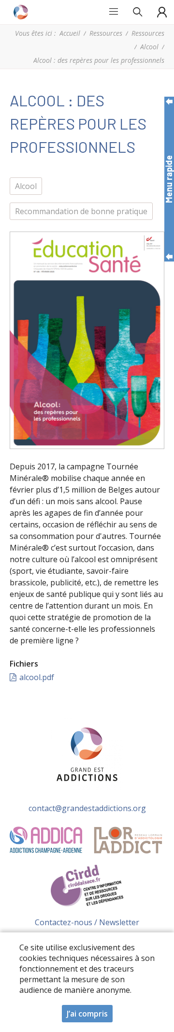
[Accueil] (22, 12)
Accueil (69, 33)
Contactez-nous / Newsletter (87, 922)
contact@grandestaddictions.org (87, 808)
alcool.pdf (36, 677)
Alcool (149, 46)
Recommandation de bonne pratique (81, 211)
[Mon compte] (162, 12)
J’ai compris (87, 1013)
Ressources (105, 33)
